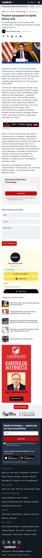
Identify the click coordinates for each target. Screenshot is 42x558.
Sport (13, 489)
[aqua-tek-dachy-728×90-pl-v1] (21, 125)
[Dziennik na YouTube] (14, 542)
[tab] (6, 297)
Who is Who (20, 530)
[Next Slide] (39, 6)
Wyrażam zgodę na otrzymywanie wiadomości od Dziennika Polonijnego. (21, 198)
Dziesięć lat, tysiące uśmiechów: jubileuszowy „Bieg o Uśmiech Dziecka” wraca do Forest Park (24, 321)
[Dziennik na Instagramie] (9, 542)
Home (3, 11)
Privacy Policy (6, 551)
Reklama (26, 514)
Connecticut (34, 472)
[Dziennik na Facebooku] (4, 542)
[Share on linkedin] (12, 36)
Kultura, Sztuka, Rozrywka (11, 526)
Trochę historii (18, 534)
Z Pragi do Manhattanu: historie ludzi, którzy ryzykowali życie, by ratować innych (22, 312)
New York (19, 489)
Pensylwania (24, 472)
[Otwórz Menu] (39, 2)
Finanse (25, 498)
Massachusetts (32, 480)
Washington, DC (7, 480)
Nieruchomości (17, 514)
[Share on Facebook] (4, 36)
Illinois (4, 476)
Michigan (17, 476)
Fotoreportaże (7, 534)
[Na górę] (37, 554)
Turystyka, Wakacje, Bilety (30, 526)
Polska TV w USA (30, 534)
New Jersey (14, 472)
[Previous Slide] (36, 6)
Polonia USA (7, 469)
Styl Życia (6, 522)
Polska (37, 489)
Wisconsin (32, 476)
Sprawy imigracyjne (8, 498)
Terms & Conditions (18, 551)
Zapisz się (21, 193)
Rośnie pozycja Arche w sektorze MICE (21, 339)
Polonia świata (29, 489)
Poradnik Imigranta (11, 493)
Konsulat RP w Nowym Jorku (12, 506)
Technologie (6, 514)
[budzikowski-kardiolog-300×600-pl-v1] (16, 374)
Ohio (23, 480)
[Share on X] (8, 36)
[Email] (20, 36)
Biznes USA (35, 514)
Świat (4, 489)
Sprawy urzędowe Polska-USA (12, 502)
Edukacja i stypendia (31, 502)
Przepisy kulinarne (8, 530)
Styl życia (10, 11)
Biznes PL (5, 518)
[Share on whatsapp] (16, 36)
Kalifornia (17, 480)
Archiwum (28, 551)
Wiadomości (7, 485)
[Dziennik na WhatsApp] (19, 542)
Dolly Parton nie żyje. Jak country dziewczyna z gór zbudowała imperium (24, 303)
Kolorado (25, 476)
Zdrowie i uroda (21, 11)
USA (8, 489)
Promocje (13, 518)
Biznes (5, 510)
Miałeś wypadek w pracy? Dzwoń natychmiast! (15, 6)
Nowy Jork (5, 472)
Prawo (19, 498)
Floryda (10, 476)
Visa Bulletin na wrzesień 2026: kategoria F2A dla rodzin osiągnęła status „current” (24, 330)
